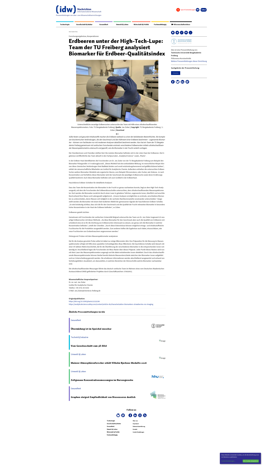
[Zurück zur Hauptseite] (204, 10)
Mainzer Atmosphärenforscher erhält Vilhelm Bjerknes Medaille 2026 (109, 363)
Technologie (65, 24)
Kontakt (135, 429)
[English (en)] (197, 10)
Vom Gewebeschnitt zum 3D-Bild (89, 346)
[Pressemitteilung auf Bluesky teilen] (177, 82)
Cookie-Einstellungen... (228, 461)
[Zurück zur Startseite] (78, 10)
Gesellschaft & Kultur (84, 24)
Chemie (176, 73)
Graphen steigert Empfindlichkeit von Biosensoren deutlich (103, 397)
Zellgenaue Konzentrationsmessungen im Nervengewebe (102, 380)
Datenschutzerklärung (139, 426)
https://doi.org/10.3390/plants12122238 (84, 301)
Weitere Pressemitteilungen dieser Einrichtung (189, 61)
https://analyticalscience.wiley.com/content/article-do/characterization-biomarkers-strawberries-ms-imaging (111, 304)
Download (120, 130)
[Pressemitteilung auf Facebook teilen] (173, 82)
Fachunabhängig (160, 24)
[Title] (181, 32)
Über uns (135, 421)
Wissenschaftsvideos (181, 24)
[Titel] (173, 32)
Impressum (136, 424)
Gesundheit (103, 24)
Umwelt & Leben (122, 24)
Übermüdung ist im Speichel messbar (91, 329)
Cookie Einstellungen (138, 432)
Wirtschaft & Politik (141, 24)
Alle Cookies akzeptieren (250, 461)
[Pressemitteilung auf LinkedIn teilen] (182, 82)
